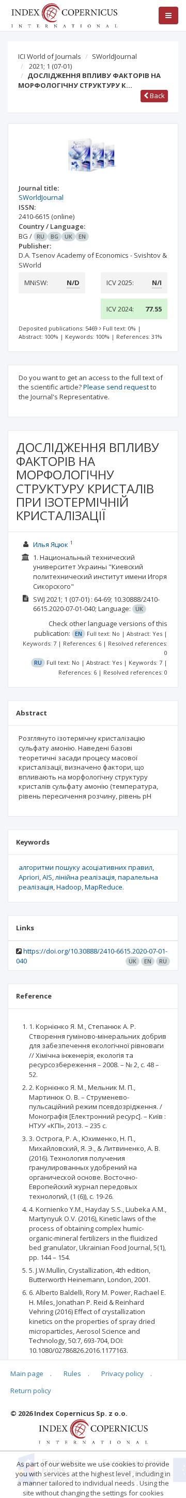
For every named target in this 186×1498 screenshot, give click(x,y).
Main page (26, 1373)
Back (156, 95)
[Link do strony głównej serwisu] (64, 14)
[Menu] (168, 15)
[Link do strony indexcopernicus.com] (93, 1430)
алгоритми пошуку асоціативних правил (85, 867)
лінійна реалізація (85, 877)
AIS (47, 877)
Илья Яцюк (50, 544)
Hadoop (69, 887)
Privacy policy (122, 1373)
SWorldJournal (114, 56)
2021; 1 (50, 66)
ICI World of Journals (49, 56)
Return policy (30, 1390)
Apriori (29, 877)
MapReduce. (104, 887)
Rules (72, 1373)
